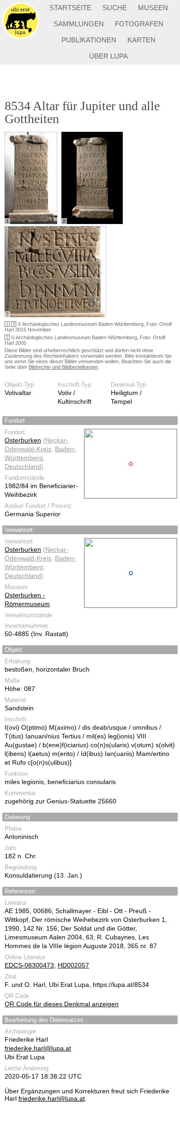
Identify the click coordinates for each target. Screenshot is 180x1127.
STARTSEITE (70, 8)
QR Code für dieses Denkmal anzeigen (62, 1004)
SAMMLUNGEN (79, 24)
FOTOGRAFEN (139, 24)
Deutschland (23, 466)
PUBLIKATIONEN (88, 40)
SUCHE (114, 8)
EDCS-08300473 (29, 965)
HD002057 (73, 965)
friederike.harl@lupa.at (38, 1048)
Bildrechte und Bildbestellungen (63, 367)
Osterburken (23, 440)
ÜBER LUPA (108, 56)
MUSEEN (153, 8)
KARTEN (141, 40)
